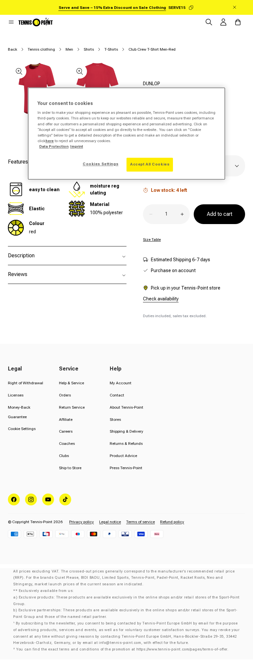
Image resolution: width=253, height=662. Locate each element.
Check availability (161, 298)
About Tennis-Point (126, 407)
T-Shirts (111, 49)
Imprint (76, 146)
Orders (65, 395)
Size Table (152, 239)
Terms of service (140, 522)
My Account (120, 383)
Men (69, 49)
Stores (115, 419)
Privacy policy (81, 522)
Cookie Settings (22, 428)
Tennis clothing (41, 49)
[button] (11, 22)
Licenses (15, 395)
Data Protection (54, 146)
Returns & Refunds (126, 443)
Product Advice (123, 455)
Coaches (67, 443)
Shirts (89, 49)
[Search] (209, 22)
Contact (117, 395)
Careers (65, 431)
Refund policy (172, 522)
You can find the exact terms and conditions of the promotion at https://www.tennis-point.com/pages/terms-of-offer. (122, 649)
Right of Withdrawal (25, 383)
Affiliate (65, 419)
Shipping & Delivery (126, 431)
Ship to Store (70, 468)
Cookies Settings (100, 164)
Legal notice (110, 522)
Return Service (72, 407)
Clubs (64, 455)
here (49, 141)
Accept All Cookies (149, 164)
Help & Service (71, 383)
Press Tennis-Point (126, 468)
